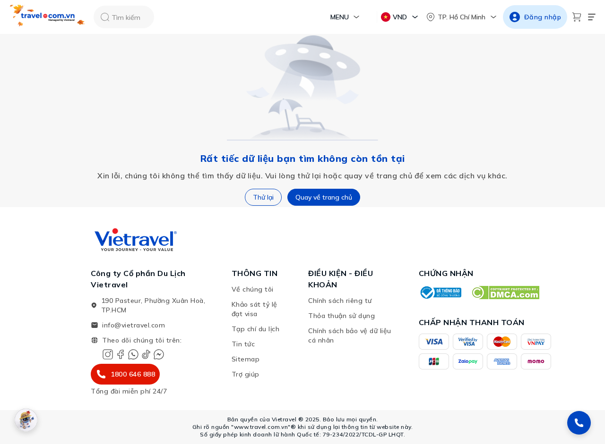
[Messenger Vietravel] (158, 354)
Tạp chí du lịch (256, 329)
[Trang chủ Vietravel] (48, 17)
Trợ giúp (245, 374)
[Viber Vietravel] (133, 354)
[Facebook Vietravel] (120, 354)
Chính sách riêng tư (340, 300)
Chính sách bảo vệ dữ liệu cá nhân (349, 335)
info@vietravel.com (133, 325)
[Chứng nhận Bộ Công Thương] (440, 293)
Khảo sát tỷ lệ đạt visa (254, 309)
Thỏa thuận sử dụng (341, 315)
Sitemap (246, 359)
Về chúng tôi (253, 289)
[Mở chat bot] (26, 420)
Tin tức (243, 344)
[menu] (591, 17)
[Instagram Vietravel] (107, 354)
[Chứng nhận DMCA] (505, 293)
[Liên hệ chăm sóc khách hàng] (579, 423)
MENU (339, 17)
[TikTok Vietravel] (146, 354)
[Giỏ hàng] (576, 17)
